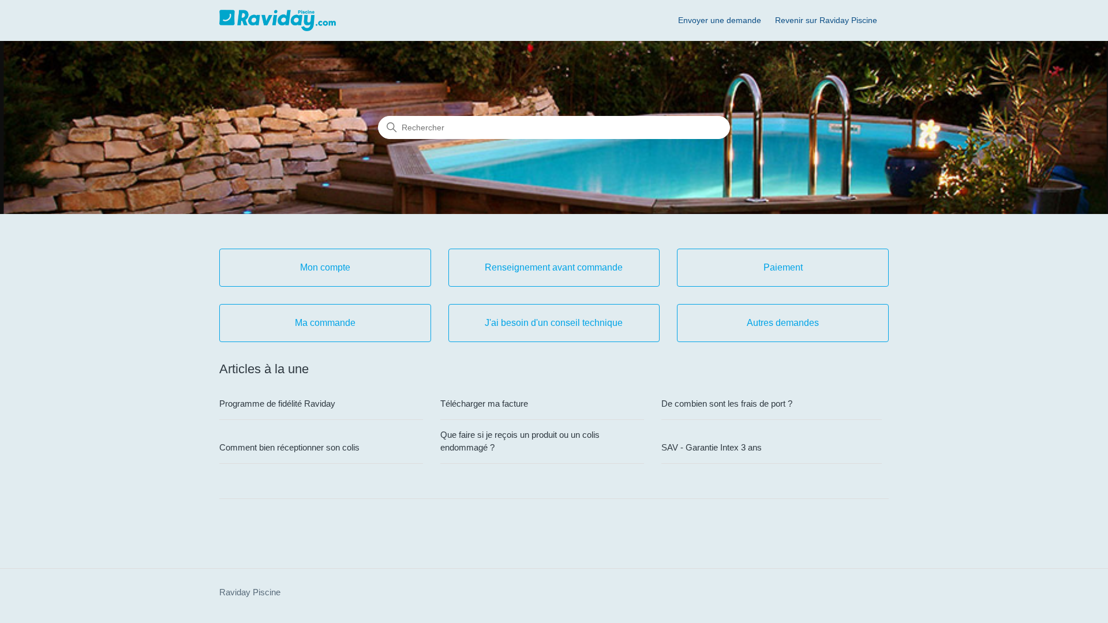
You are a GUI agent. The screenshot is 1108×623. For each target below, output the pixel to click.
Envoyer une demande (719, 20)
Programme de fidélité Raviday (277, 403)
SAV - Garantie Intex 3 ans (711, 447)
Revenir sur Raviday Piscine (826, 20)
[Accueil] (277, 20)
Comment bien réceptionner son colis (289, 447)
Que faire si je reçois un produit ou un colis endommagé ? (520, 441)
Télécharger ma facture (484, 403)
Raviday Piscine (249, 592)
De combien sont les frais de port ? (726, 403)
